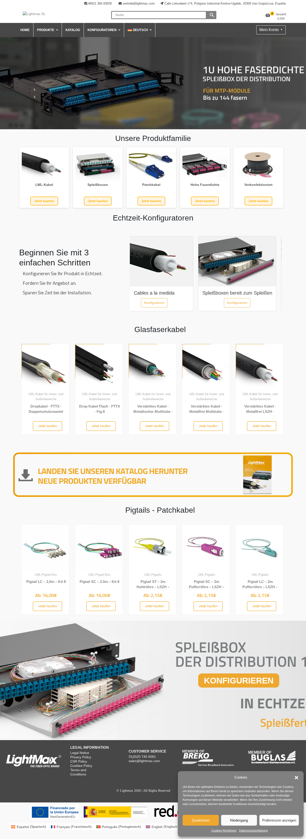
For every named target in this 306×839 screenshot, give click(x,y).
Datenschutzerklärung (253, 830)
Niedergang (239, 820)
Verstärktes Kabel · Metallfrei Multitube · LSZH (206, 411)
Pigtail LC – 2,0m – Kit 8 (46, 582)
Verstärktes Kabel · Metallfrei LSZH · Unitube (260, 411)
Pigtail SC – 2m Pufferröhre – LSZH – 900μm (206, 587)
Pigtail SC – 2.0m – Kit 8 (99, 582)
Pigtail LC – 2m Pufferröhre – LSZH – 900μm (260, 587)
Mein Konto (269, 30)
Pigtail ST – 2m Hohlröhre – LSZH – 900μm (153, 587)
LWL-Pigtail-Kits (46, 574)
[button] (296, 777)
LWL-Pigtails (153, 574)
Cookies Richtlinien (224, 830)
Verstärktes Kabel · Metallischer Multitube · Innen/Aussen (153, 411)
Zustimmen (200, 820)
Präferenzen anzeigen (279, 820)
